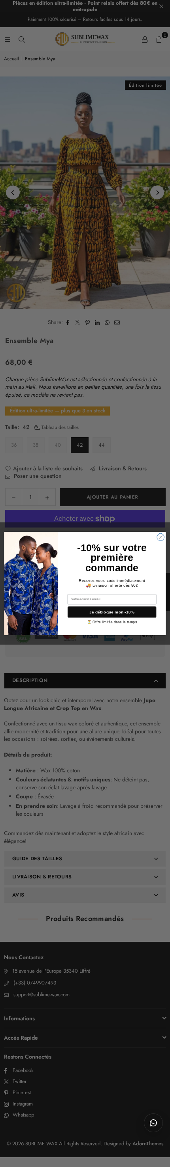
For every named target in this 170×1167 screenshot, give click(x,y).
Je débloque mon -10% (111, 612)
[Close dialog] (160, 537)
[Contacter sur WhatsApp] (153, 1122)
